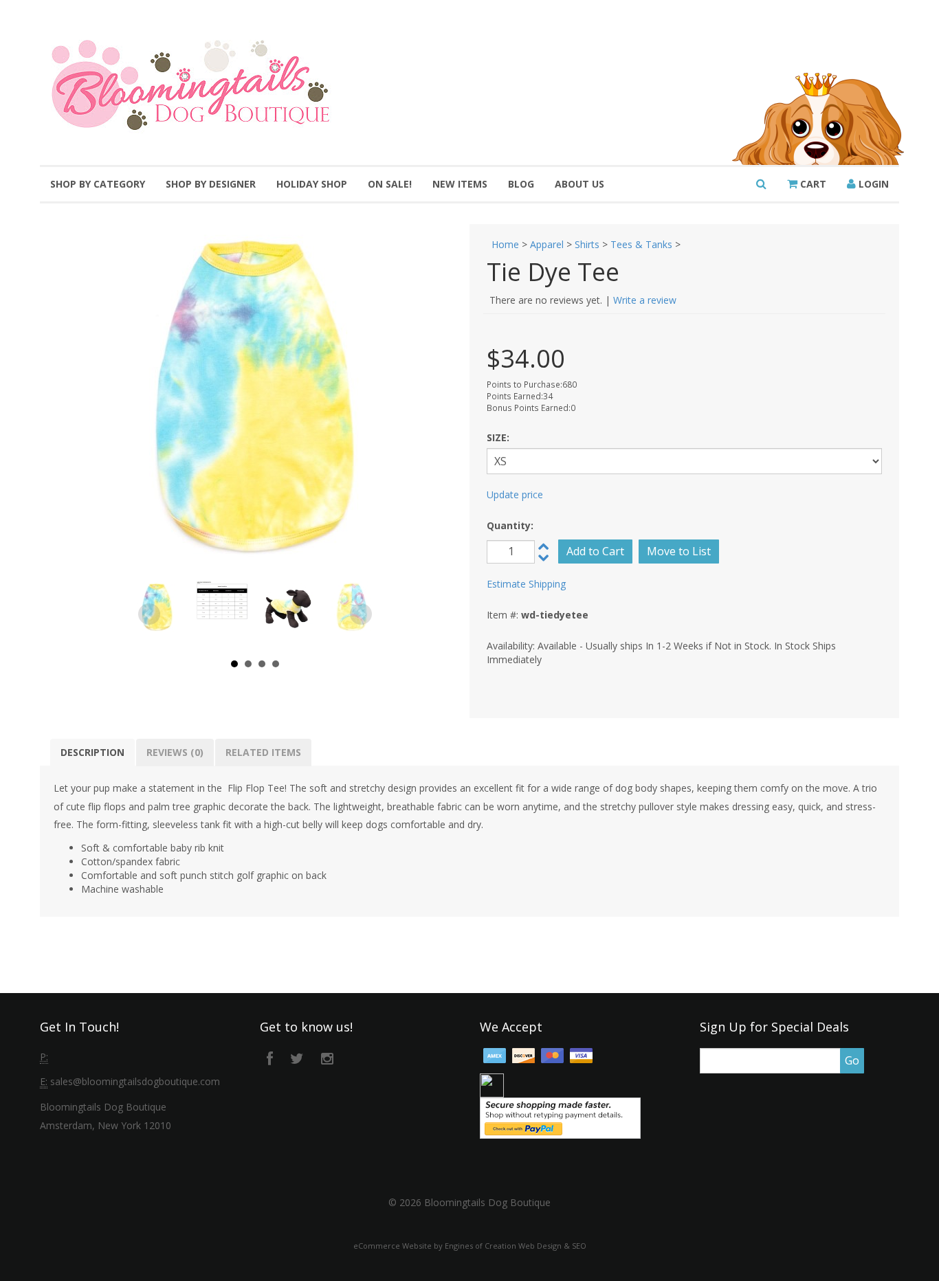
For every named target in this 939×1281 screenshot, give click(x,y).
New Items (459, 183)
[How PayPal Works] (560, 1117)
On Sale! (390, 183)
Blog (521, 183)
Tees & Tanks (641, 244)
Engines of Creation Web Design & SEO (515, 1245)
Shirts (587, 244)
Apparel (547, 244)
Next (361, 614)
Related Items (263, 752)
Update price (515, 494)
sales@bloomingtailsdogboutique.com (135, 1081)
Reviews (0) (174, 752)
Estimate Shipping (526, 583)
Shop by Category (97, 183)
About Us (579, 183)
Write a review (644, 300)
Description (92, 752)
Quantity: (510, 525)
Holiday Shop (311, 183)
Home (505, 244)
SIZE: (498, 437)
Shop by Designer (211, 183)
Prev (149, 614)
